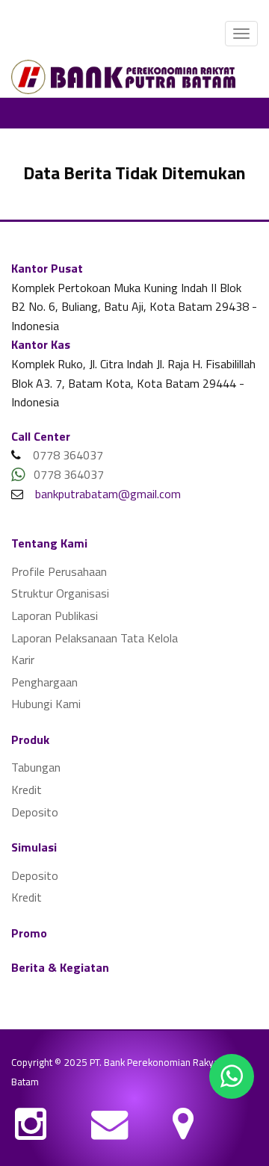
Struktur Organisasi (60, 593)
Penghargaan (44, 682)
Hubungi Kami (46, 704)
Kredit (26, 789)
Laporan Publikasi (54, 615)
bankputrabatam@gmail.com (103, 494)
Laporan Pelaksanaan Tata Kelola (94, 638)
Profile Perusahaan (59, 571)
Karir (22, 660)
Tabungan (36, 767)
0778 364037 (68, 455)
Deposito (34, 812)
